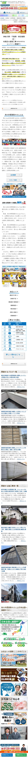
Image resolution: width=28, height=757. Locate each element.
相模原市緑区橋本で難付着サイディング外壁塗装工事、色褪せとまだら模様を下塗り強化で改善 (13, 569)
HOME (2, 18)
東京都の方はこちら (7, 755)
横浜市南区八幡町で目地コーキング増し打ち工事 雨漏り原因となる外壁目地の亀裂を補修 (13, 529)
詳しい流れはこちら (13, 355)
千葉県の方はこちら (21, 755)
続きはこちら (21, 386)
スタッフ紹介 (13, 180)
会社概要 (13, 175)
